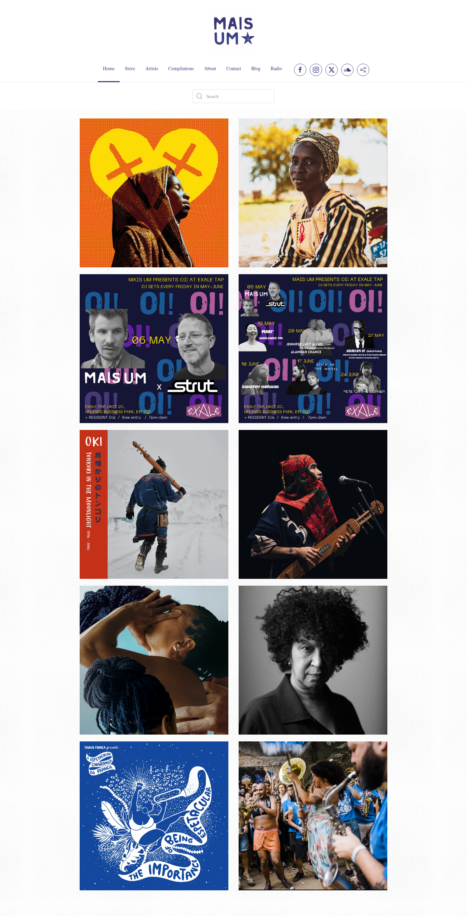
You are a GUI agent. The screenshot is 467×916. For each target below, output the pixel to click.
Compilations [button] (181, 68)
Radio (276, 68)
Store (130, 68)
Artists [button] (151, 68)
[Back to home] (233, 31)
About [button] (210, 68)
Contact (233, 68)
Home (109, 68)
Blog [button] (256, 68)
